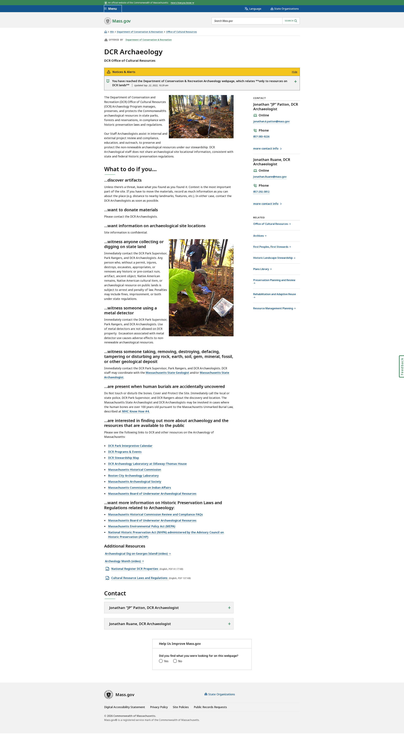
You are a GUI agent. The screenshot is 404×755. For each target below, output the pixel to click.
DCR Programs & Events (125, 452)
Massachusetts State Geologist (167, 373)
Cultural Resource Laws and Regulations (139, 578)
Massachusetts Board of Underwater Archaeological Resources (152, 493)
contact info (266, 148)
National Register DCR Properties (135, 569)
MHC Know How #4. (135, 411)
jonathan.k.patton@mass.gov (271, 122)
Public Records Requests (210, 707)
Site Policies (181, 707)
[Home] (105, 32)
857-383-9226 (261, 137)
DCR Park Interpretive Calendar (130, 446)
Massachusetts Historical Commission (134, 469)
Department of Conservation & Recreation (140, 32)
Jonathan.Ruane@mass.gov (270, 177)
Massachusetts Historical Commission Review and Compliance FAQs (155, 514)
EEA (112, 32)
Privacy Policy (159, 707)
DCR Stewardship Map (123, 458)
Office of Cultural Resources (181, 32)
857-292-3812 (261, 192)
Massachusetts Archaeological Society (134, 481)
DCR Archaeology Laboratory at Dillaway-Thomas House (147, 464)
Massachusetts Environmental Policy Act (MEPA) (141, 526)
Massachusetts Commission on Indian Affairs (139, 487)
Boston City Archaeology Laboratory (133, 475)
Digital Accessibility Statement (124, 707)
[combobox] (255, 20)
